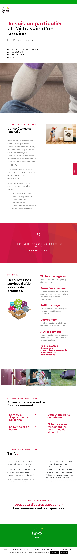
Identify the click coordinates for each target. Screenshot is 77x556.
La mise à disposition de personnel (18, 417)
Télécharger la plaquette (22, 40)
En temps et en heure (19, 428)
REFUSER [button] (64, 552)
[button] (3, 377)
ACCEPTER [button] (54, 552)
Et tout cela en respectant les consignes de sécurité (57, 428)
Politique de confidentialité (39, 553)
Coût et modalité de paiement (58, 416)
